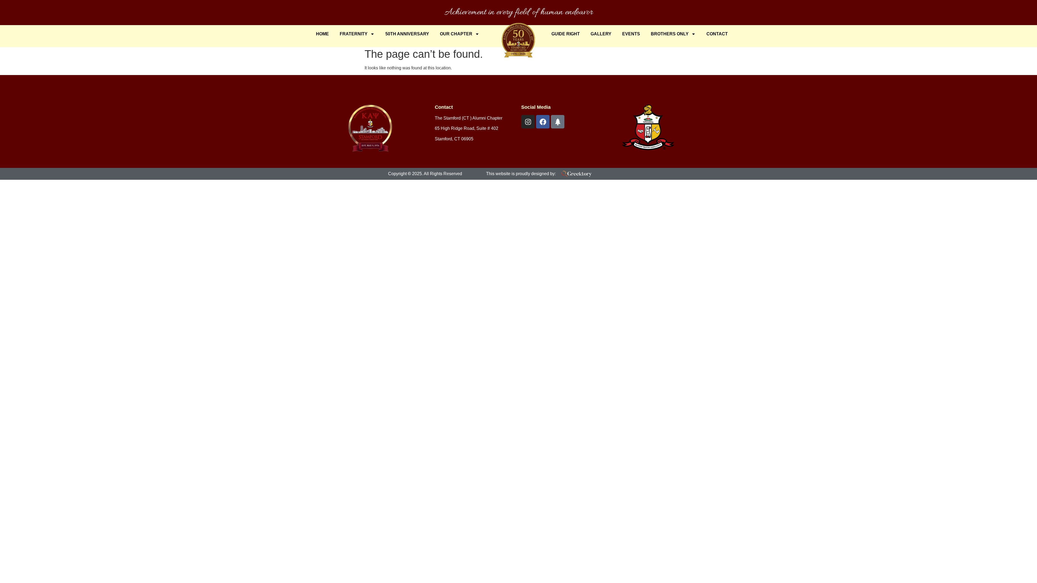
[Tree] (557, 121)
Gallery (601, 34)
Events (631, 34)
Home (322, 34)
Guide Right (565, 34)
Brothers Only (670, 34)
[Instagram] (528, 121)
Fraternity (354, 34)
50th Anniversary (407, 34)
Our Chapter (456, 34)
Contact (717, 34)
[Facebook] (543, 121)
